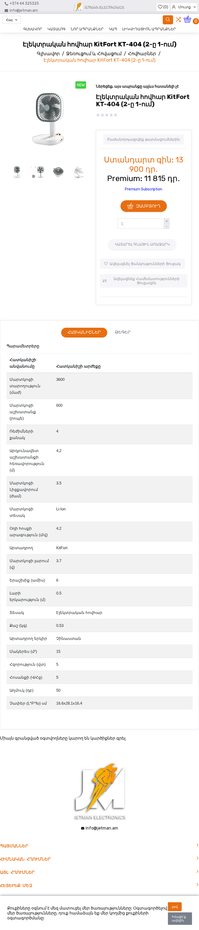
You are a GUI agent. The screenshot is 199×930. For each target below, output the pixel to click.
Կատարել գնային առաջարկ (142, 244)
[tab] (84, 333)
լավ (175, 906)
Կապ (113, 29)
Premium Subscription (143, 189)
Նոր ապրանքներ (87, 29)
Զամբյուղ (148, 206)
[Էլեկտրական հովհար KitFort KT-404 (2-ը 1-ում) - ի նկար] (48, 158)
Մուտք (184, 7)
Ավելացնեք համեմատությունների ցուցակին (146, 281)
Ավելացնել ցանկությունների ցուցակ (145, 264)
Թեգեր (123, 332)
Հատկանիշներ (84, 332)
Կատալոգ (56, 29)
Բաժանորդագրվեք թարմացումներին (143, 139)
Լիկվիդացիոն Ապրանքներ (149, 29)
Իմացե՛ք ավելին (179, 918)
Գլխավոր (32, 29)
